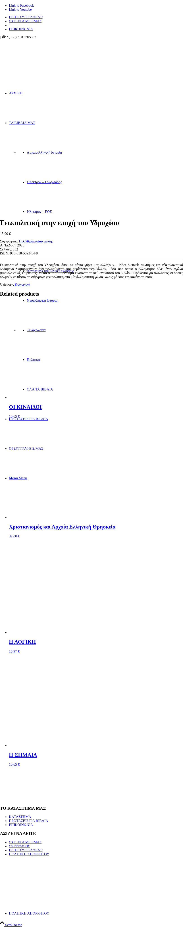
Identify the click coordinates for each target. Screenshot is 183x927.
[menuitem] (96, 17)
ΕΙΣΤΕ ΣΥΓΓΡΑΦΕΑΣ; (26, 17)
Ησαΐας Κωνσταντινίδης (36, 241)
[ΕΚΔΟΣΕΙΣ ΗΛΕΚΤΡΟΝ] (46, 60)
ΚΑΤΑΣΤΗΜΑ (20, 817)
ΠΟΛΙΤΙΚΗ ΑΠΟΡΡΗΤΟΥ (29, 854)
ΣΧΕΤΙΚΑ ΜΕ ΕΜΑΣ (25, 21)
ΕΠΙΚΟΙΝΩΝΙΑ (21, 29)
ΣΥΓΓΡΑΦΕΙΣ (19, 846)
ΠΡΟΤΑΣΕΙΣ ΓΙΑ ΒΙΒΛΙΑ (28, 821)
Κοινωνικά (22, 284)
